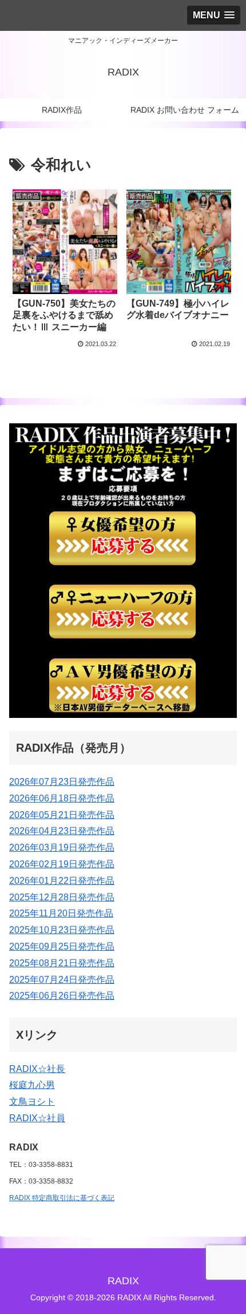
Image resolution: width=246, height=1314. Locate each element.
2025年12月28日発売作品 (61, 897)
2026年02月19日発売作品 (61, 864)
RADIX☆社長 (37, 1069)
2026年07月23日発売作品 (61, 782)
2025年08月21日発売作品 (61, 963)
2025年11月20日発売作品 (61, 913)
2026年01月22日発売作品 (61, 881)
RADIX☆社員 (37, 1118)
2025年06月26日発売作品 (61, 996)
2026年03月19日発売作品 (61, 847)
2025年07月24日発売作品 (61, 979)
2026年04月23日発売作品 (61, 831)
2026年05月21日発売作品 (61, 815)
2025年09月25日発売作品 (61, 946)
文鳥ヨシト (32, 1101)
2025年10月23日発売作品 (61, 930)
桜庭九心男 (32, 1085)
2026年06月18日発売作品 (61, 798)
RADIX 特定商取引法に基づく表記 (61, 1198)
